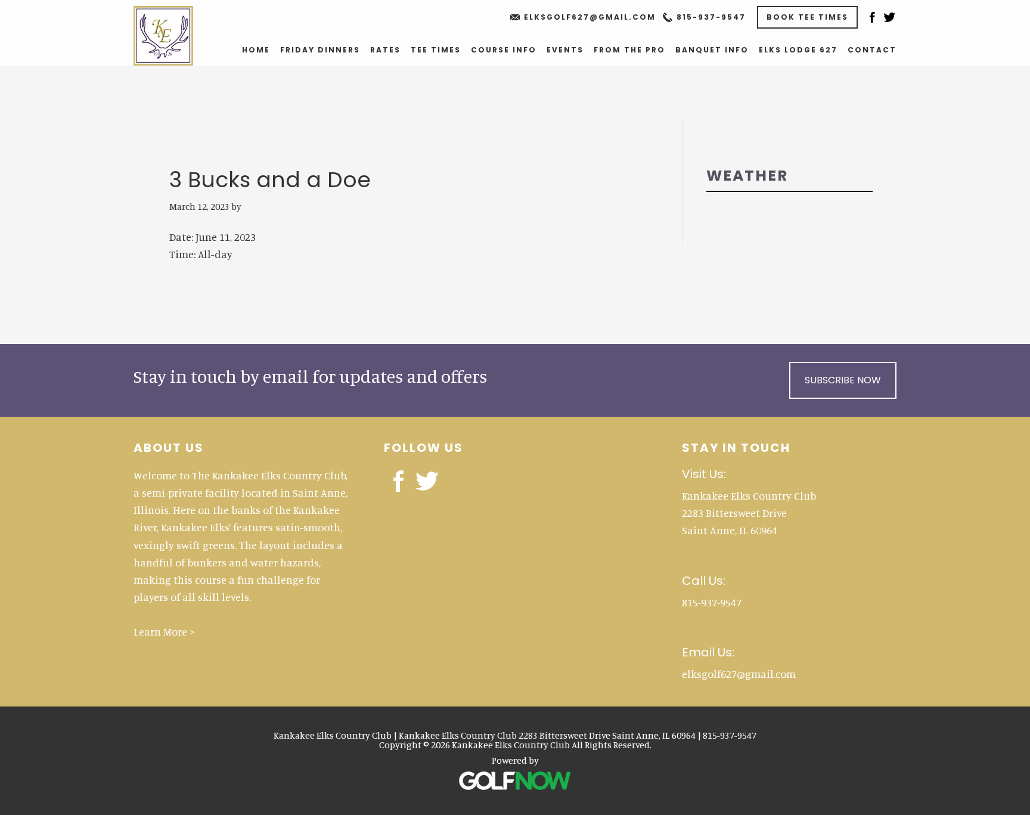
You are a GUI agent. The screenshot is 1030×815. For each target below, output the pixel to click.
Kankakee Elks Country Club (176, 36)
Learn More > (164, 631)
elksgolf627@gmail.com (590, 17)
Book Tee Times (807, 17)
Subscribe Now (843, 380)
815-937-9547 (711, 17)
